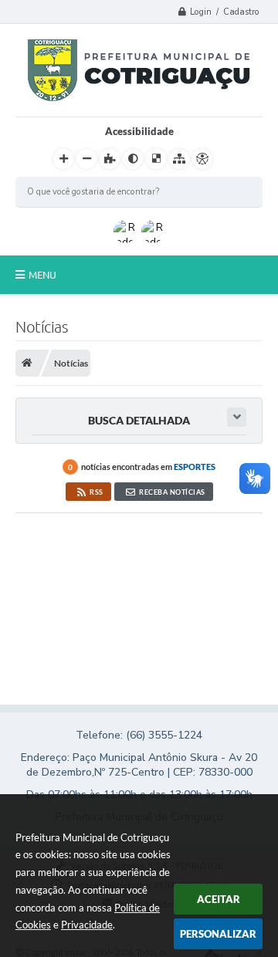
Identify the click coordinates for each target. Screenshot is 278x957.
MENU (42, 274)
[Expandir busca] (236, 417)
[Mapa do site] (179, 159)
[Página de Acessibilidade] (202, 159)
